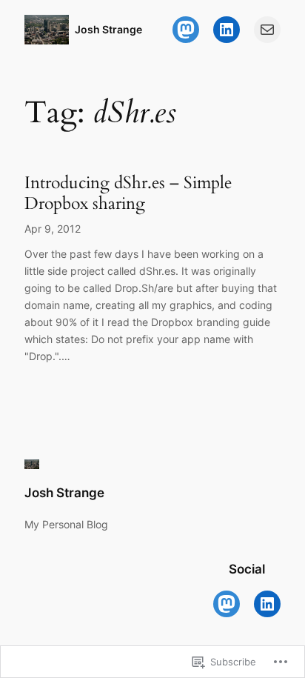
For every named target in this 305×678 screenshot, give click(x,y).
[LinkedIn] (226, 29)
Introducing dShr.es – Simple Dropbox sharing (128, 193)
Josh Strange (108, 29)
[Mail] (267, 29)
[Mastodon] (185, 29)
